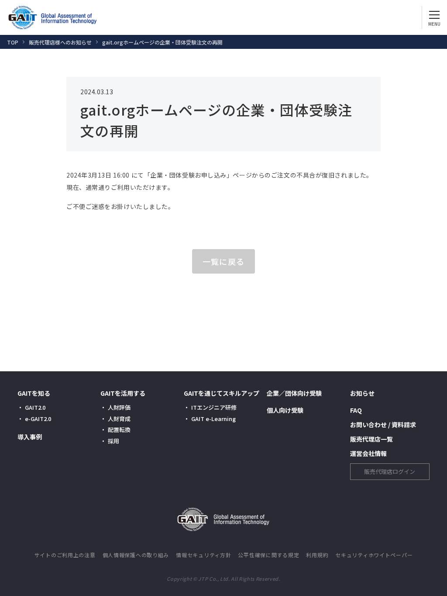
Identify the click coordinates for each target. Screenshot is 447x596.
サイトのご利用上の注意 (65, 554)
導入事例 (29, 436)
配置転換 (119, 429)
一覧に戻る (223, 261)
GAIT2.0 (35, 407)
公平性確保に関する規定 (268, 554)
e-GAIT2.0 (38, 418)
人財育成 (119, 418)
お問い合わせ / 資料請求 (383, 424)
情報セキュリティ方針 (203, 554)
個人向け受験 (285, 410)
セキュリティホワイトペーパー (374, 554)
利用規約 (317, 554)
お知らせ (362, 393)
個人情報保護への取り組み (136, 554)
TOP (12, 42)
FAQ (356, 410)
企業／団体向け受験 (294, 393)
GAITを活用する (122, 393)
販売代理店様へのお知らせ (60, 42)
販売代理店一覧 (371, 439)
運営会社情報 (368, 453)
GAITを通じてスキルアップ (221, 393)
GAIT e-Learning (213, 418)
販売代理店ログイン (389, 471)
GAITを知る (33, 393)
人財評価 (119, 407)
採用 (113, 441)
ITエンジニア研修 (214, 407)
